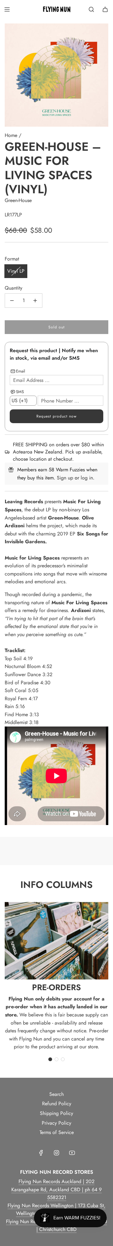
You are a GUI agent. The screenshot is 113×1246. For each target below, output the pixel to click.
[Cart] (105, 9)
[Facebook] (41, 1153)
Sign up (65, 477)
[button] (50, 1059)
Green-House (18, 200)
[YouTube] (72, 1153)
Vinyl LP (15, 271)
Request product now (56, 416)
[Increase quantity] (35, 300)
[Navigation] (7, 9)
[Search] (91, 9)
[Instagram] (56, 1153)
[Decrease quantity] (12, 300)
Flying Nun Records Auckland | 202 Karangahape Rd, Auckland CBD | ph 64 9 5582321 (56, 1189)
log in (87, 477)
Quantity (13, 287)
